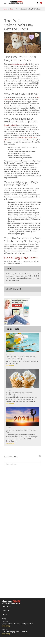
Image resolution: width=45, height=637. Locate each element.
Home (5, 9)
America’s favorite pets (18, 64)
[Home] (22, 2)
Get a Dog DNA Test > (21, 258)
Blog (11, 9)
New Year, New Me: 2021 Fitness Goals (21, 431)
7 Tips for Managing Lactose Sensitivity (19, 394)
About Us (6, 610)
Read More (9, 365)
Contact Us (7, 606)
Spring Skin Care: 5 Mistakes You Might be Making (21, 358)
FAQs (5, 614)
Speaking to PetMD (10, 125)
